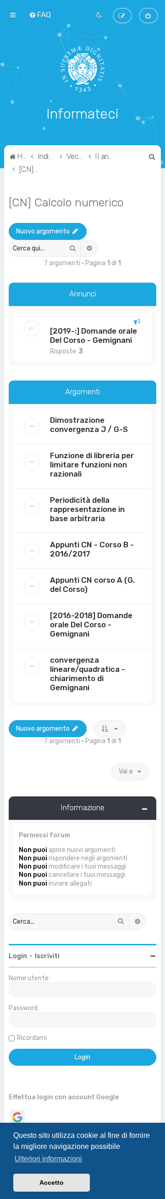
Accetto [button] (51, 1182)
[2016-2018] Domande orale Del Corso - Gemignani (91, 624)
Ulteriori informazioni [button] (48, 1159)
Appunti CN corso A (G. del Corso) (92, 584)
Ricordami (32, 1038)
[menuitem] (40, 15)
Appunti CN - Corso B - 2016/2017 (92, 549)
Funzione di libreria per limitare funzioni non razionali (92, 464)
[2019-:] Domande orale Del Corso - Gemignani (93, 335)
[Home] (82, 69)
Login (18, 956)
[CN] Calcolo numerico (66, 202)
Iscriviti (47, 956)
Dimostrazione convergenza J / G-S (89, 424)
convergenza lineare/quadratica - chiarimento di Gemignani (87, 673)
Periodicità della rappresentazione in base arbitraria (87, 509)
